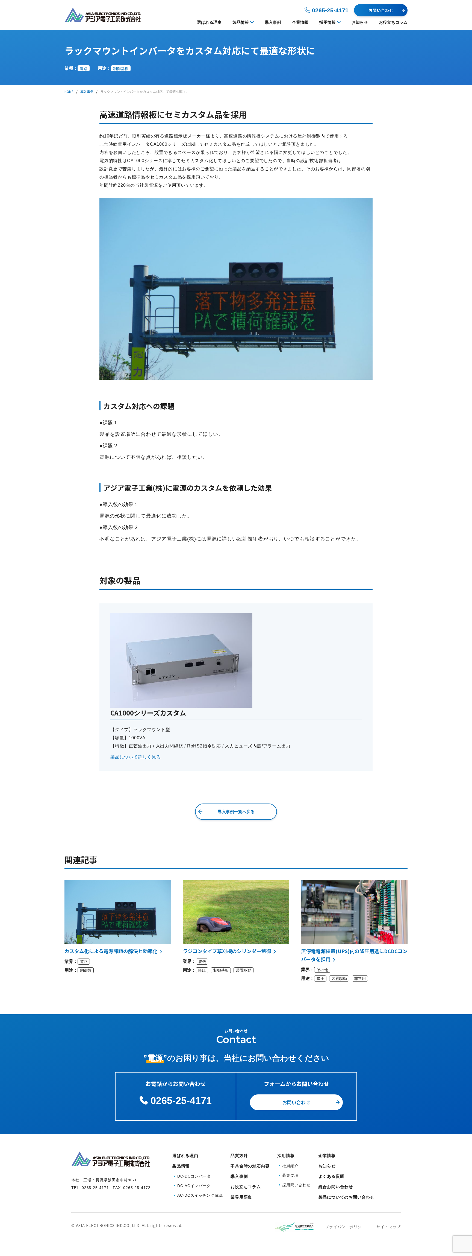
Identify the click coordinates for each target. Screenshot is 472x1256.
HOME (68, 91)
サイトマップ (388, 1226)
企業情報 (300, 22)
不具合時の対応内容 (250, 1166)
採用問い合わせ (296, 1185)
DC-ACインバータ (194, 1186)
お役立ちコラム (393, 22)
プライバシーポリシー (345, 1226)
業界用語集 (241, 1197)
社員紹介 (290, 1166)
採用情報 (327, 22)
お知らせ (360, 22)
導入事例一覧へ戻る (236, 811)
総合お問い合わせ (335, 1186)
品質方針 (239, 1155)
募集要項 (290, 1175)
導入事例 (273, 22)
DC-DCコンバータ (194, 1176)
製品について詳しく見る (135, 757)
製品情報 (240, 22)
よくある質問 (331, 1176)
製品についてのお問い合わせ (346, 1197)
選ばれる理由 (209, 22)
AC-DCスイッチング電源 (200, 1195)
